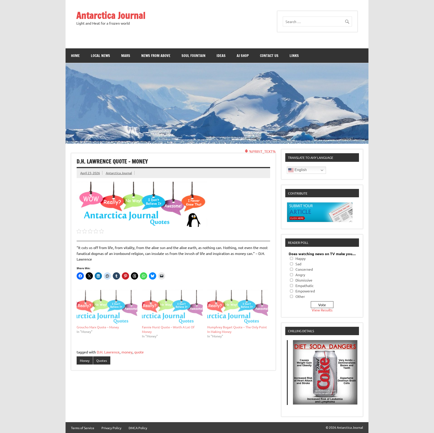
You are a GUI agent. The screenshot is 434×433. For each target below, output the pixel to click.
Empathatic (304, 285)
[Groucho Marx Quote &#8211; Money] (107, 307)
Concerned (304, 269)
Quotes (101, 360)
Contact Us (269, 55)
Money (85, 360)
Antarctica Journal (111, 15)
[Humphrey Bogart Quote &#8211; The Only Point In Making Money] (237, 307)
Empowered (305, 291)
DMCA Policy (138, 427)
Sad (298, 263)
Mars (125, 55)
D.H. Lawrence (108, 352)
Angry (300, 274)
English (300, 170)
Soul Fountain (193, 55)
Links (294, 55)
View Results (322, 310)
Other (300, 296)
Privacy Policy (111, 427)
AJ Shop (243, 55)
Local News (100, 55)
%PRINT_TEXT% (262, 151)
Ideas (221, 55)
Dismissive (303, 280)
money (126, 352)
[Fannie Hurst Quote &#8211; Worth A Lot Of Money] (172, 307)
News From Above (155, 55)
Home (75, 55)
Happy (300, 258)
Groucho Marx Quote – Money (98, 327)
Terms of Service (82, 427)
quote (139, 352)
